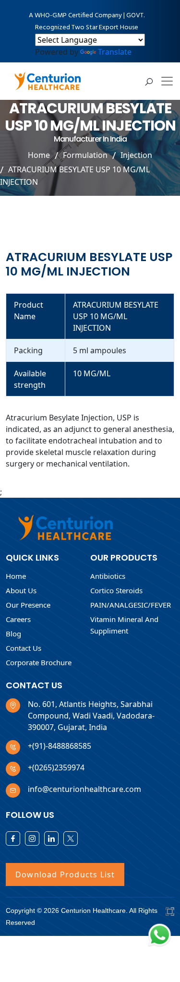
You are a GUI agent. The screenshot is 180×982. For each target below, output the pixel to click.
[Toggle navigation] (167, 81)
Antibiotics (107, 576)
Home (39, 155)
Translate (115, 52)
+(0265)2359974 (56, 767)
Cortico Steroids (116, 590)
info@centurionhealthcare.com (84, 789)
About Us (21, 590)
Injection (136, 155)
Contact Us (23, 648)
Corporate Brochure (39, 662)
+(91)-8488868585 (59, 746)
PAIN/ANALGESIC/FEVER (130, 605)
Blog (13, 633)
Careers (18, 619)
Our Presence (28, 605)
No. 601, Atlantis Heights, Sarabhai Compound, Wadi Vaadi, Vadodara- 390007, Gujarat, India (91, 715)
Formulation (85, 155)
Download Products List (65, 874)
